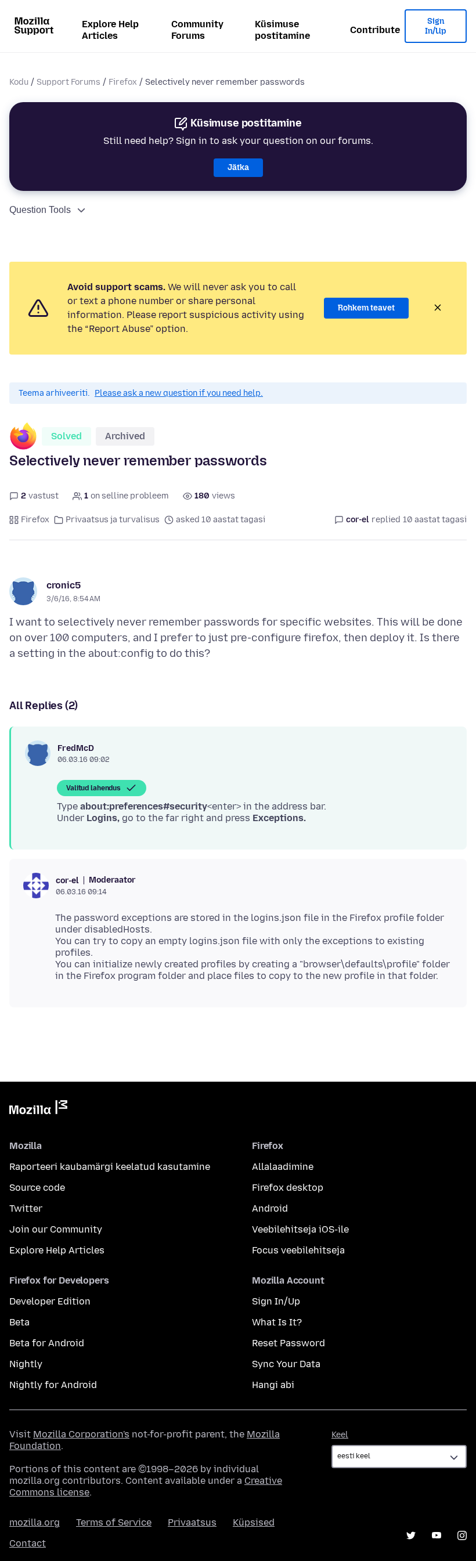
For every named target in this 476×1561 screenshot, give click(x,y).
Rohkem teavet (366, 308)
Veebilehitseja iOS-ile (300, 1229)
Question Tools (40, 210)
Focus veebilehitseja (298, 1250)
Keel (339, 1435)
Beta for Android (46, 1343)
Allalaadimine (282, 1166)
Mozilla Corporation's (81, 1434)
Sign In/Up (435, 26)
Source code (37, 1187)
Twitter (25, 1208)
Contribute (375, 29)
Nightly (25, 1364)
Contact (27, 1543)
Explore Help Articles (110, 30)
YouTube (436, 1535)
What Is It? (277, 1322)
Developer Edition (50, 1301)
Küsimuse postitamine (282, 30)
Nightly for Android (53, 1384)
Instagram (462, 1535)
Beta (19, 1322)
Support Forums (68, 82)
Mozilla (38, 1109)
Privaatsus (192, 1522)
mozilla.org (34, 1522)
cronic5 (63, 585)
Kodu (18, 82)
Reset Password (288, 1343)
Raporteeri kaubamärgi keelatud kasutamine (109, 1166)
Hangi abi (273, 1384)
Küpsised (254, 1522)
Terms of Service (114, 1522)
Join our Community (55, 1229)
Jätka (238, 167)
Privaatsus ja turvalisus (113, 520)
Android (270, 1208)
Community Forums (197, 30)
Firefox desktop (287, 1187)
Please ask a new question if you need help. (179, 393)
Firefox (123, 82)
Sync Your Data (286, 1364)
